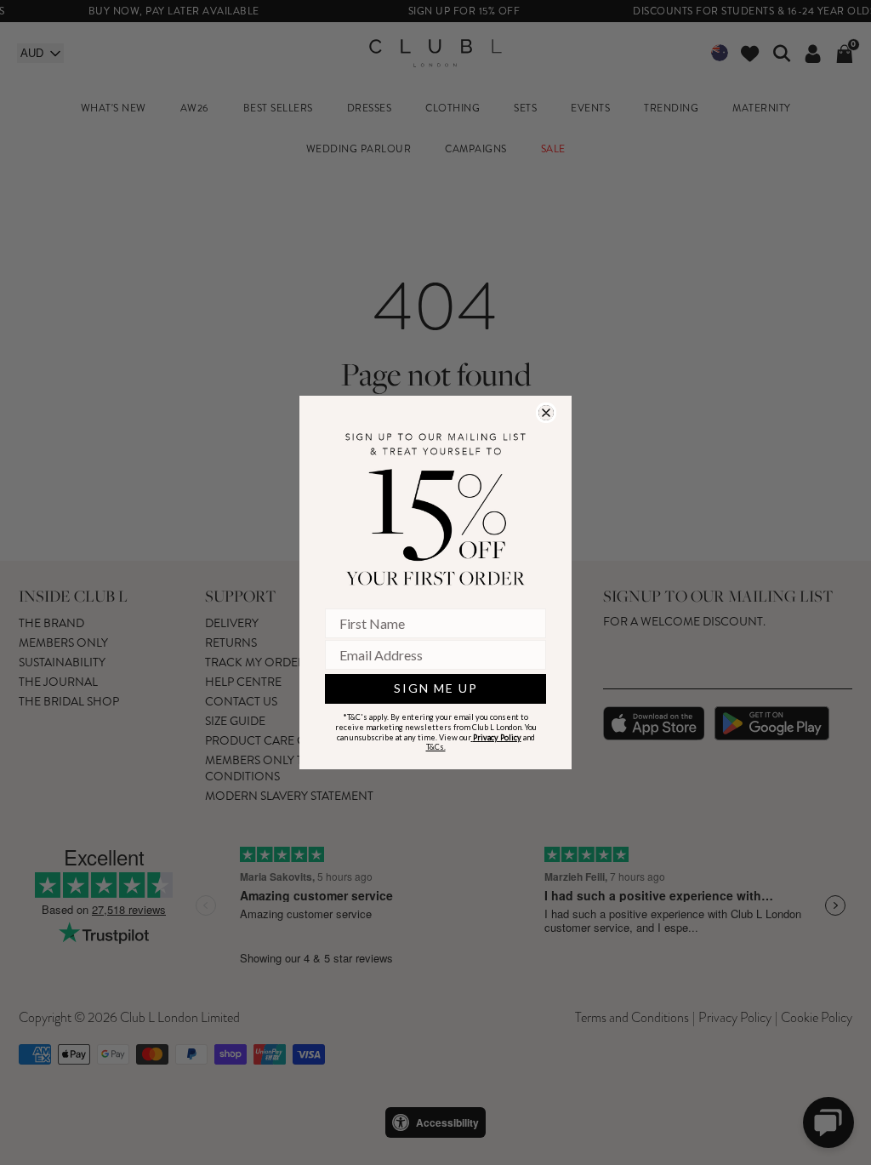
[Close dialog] (546, 412)
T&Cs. (436, 746)
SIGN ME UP (436, 688)
